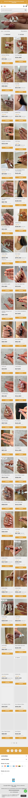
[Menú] (2, 6)
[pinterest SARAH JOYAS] (20, 750)
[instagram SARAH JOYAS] (8, 750)
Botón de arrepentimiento (14, 790)
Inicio (2, 31)
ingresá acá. (24, 788)
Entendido (23, 795)
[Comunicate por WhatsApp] (25, 791)
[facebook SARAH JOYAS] (12, 750)
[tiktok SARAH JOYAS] (16, 750)
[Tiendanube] (14, 792)
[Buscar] (25, 10)
